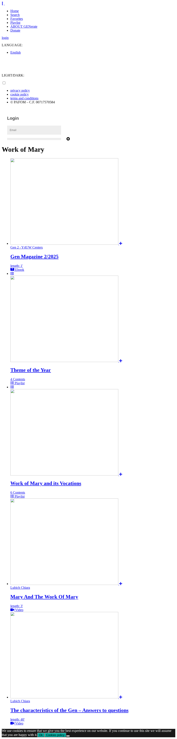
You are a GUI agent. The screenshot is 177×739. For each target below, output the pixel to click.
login (5, 38)
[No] (68, 736)
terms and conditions (24, 98)
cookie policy (19, 94)
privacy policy (20, 90)
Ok (41, 735)
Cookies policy (55, 735)
